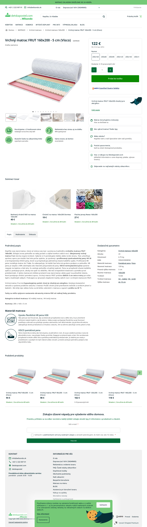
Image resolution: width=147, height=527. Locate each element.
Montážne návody (60, 496)
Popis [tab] (9, 234)
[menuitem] (9, 25)
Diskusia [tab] (32, 234)
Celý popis (96, 110)
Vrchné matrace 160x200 (128, 251)
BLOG (55, 486)
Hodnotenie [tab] (20, 234)
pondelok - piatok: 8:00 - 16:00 (25, 474)
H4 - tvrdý (132, 279)
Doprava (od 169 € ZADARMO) (74, 7)
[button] (33, 111)
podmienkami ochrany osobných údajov (58, 435)
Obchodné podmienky (62, 474)
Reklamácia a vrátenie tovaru (64, 464)
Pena (133, 263)
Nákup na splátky (60, 493)
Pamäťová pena (124, 263)
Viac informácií (43, 514)
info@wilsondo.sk (19, 458)
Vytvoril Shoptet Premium (129, 523)
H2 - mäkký (122, 279)
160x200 (121, 273)
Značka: (11, 45)
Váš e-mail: (73, 424)
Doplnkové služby (60, 471)
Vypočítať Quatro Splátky (109, 88)
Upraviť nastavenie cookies (18, 522)
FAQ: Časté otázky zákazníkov (64, 468)
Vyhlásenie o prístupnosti (63, 499)
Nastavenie (43, 520)
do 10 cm (122, 282)
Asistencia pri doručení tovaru (65, 489)
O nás (58, 7)
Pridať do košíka (115, 78)
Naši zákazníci (58, 477)
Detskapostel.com (19, 465)
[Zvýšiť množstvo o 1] (110, 69)
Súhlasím (103, 505)
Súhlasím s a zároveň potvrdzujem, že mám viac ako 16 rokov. (75, 435)
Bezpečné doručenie (61, 480)
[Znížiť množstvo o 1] (94, 69)
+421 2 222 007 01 (19, 462)
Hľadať (103, 16)
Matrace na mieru (60, 483)
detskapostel (17, 469)
